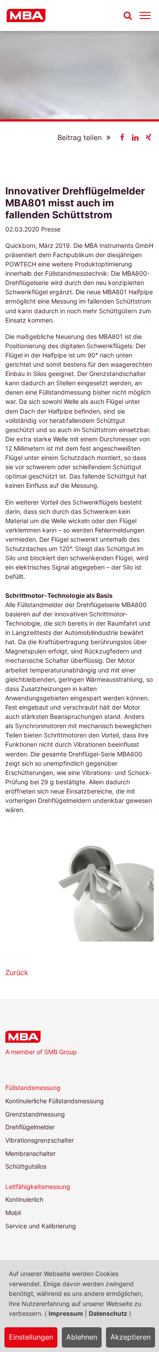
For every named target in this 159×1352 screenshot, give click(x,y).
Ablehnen (81, 1337)
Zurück (16, 972)
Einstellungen (31, 1337)
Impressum (66, 1313)
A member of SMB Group (41, 1052)
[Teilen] (122, 137)
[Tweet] (135, 137)
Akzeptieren (130, 1337)
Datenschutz (108, 1313)
